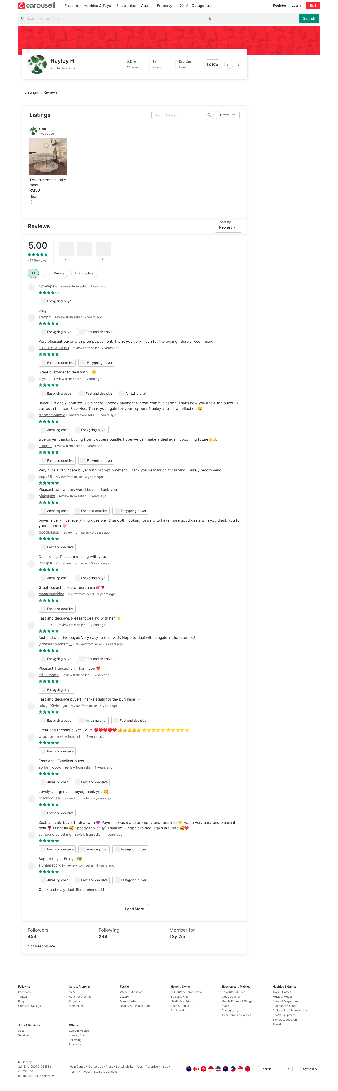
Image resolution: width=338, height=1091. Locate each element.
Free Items (75, 1044)
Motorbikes (76, 1006)
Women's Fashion (131, 992)
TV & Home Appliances (236, 1015)
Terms (74, 1071)
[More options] (238, 64)
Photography (230, 1010)
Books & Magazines (285, 1001)
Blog (21, 1001)
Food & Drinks (180, 1006)
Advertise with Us (157, 1066)
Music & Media (282, 996)
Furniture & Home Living (186, 992)
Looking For (76, 1035)
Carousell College (29, 1006)
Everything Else (79, 1030)
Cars (72, 992)
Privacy (86, 1071)
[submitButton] (309, 18)
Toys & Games (282, 992)
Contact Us (95, 1066)
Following (75, 1040)
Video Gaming (231, 996)
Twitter (22, 996)
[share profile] (228, 64)
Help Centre (77, 1066)
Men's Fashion (129, 1001)
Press (109, 1066)
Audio (225, 1006)
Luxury (124, 996)
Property (74, 1001)
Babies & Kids (179, 996)
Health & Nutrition (182, 1001)
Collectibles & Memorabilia (290, 1010)
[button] (63, 68)
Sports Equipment (284, 1015)
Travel (277, 1024)
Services (23, 1035)
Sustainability (124, 1066)
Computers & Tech (233, 992)
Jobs (21, 1030)
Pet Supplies (179, 1010)
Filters (225, 115)
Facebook (24, 992)
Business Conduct (105, 1071)
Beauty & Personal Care (135, 1006)
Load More (134, 909)
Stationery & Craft (284, 1006)
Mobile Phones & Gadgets (238, 1001)
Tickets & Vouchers (285, 1019)
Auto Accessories (80, 996)
